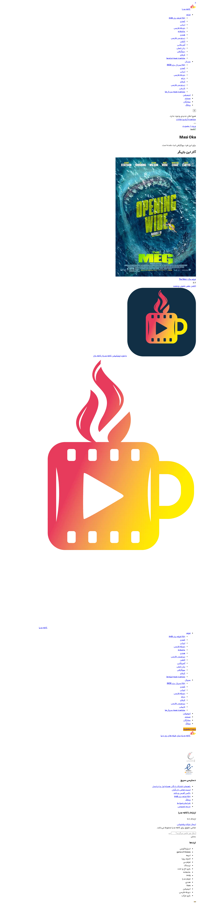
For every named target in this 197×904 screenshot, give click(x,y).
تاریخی (182, 88)
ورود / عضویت (189, 126)
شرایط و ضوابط (184, 803)
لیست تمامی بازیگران (181, 790)
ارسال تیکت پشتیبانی (186, 824)
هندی (182, 35)
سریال (188, 61)
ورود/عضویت (189, 729)
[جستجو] (195, 123)
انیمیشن (187, 95)
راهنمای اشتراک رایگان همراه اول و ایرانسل (171, 786)
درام (183, 78)
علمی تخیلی (185, 286)
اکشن (182, 41)
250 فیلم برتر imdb (177, 18)
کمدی (182, 21)
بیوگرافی (181, 51)
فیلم (188, 14)
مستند (188, 98)
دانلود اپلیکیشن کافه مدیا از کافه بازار (110, 356)
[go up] (195, 901)
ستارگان (187, 102)
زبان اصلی (180, 48)
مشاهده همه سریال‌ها (175, 92)
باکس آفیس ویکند (182, 793)
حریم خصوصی (184, 806)
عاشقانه (181, 31)
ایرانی (182, 25)
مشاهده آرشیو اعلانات (186, 119)
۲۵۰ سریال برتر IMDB (176, 65)
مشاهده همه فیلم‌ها (175, 58)
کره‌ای (182, 55)
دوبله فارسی (179, 28)
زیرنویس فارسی (178, 38)
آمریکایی (181, 45)
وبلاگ (188, 105)
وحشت (176, 286)
